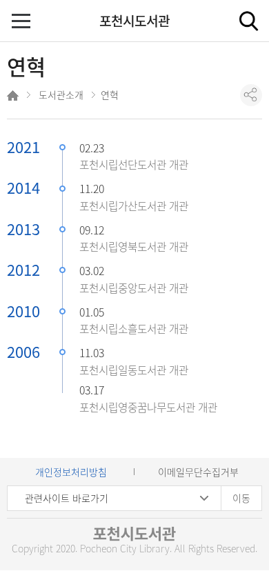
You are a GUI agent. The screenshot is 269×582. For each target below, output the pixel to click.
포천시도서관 (134, 20)
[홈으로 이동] (14, 97)
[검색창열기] (248, 20)
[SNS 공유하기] (251, 95)
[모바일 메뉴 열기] (22, 22)
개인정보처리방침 (71, 472)
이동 (241, 498)
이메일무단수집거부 (198, 472)
